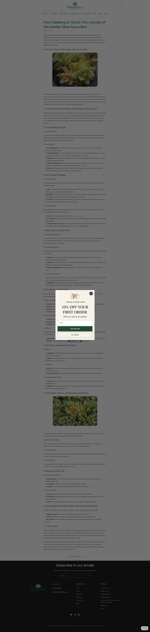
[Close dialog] (91, 293)
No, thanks (75, 335)
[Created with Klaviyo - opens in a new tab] (75, 341)
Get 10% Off (75, 329)
